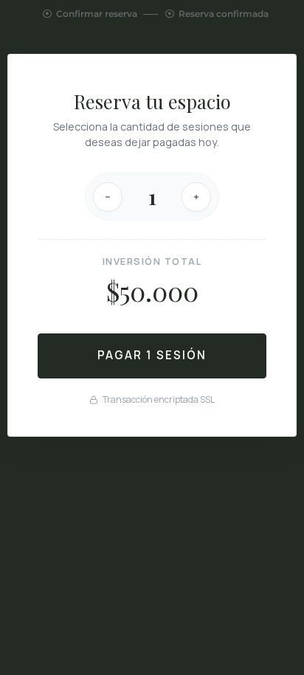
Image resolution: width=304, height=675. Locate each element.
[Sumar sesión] (196, 197)
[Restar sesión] (107, 197)
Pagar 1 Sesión (152, 355)
